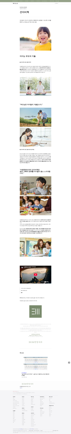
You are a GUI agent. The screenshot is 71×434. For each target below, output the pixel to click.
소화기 (13, 414)
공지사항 (41, 409)
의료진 (50, 413)
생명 (49, 400)
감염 (13, 422)
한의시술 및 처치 (33, 404)
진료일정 (41, 414)
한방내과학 (41, 401)
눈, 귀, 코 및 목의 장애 (15, 401)
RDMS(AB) (41, 404)
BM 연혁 (50, 406)
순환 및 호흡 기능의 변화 (16, 403)
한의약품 (32, 401)
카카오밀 (32, 418)
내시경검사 (23, 403)
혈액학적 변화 (14, 408)
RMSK (41, 405)
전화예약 (41, 410)
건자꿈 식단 (32, 415)
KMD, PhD (41, 399)
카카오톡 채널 (17, 392)
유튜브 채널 (50, 410)
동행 (49, 399)
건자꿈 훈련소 (32, 419)
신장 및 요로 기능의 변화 (16, 405)
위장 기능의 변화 (15, 404)
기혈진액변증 (23, 422)
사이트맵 (41, 430)
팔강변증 (23, 414)
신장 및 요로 (14, 419)
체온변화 (14, 399)
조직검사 (23, 400)
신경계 (13, 413)
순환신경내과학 (42, 403)
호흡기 (13, 418)
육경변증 (23, 418)
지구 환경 (50, 401)
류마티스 (14, 417)
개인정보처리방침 (31, 430)
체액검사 (23, 399)
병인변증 (23, 415)
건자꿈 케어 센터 (33, 414)
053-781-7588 (28, 392)
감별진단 (32, 399)
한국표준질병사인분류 (24, 410)
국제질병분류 (23, 409)
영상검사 (23, 401)
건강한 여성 (32, 410)
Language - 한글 (56, 430)
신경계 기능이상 (15, 400)
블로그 (50, 409)
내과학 (41, 400)
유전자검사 (23, 405)
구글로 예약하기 (42, 413)
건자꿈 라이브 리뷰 (33, 424)
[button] (69, 367)
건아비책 (32, 409)
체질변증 (23, 424)
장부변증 (23, 423)
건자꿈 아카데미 (33, 422)
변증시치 (32, 400)
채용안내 (50, 414)
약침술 (32, 403)
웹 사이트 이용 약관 (36, 430)
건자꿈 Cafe (32, 423)
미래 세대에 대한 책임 (51, 403)
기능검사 (23, 404)
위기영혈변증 (23, 419)
